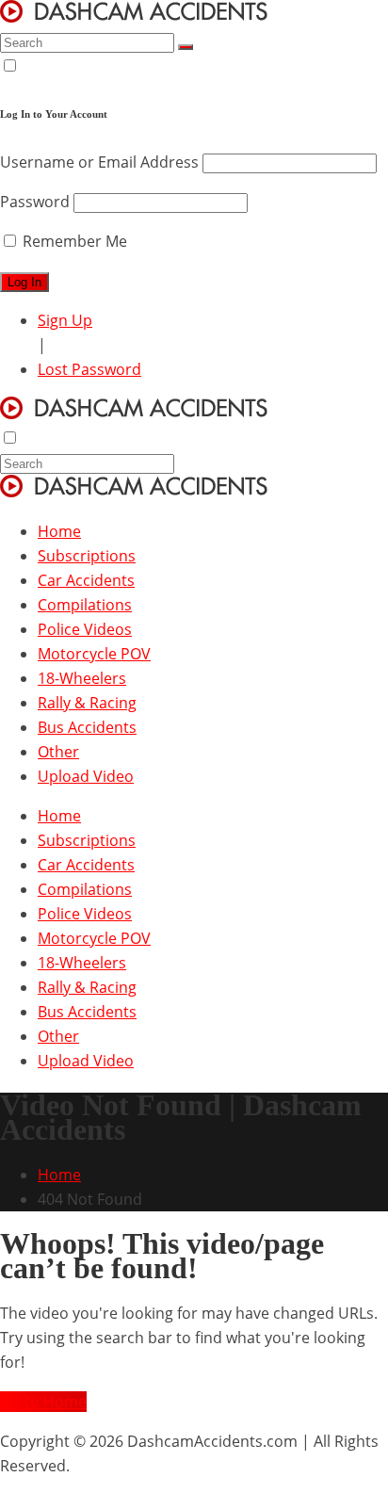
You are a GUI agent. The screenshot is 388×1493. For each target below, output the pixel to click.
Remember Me (73, 241)
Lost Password (89, 369)
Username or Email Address (99, 162)
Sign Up (65, 320)
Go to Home (43, 1401)
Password (35, 201)
